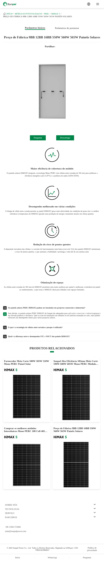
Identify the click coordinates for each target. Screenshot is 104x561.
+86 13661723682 (13, 527)
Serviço (9, 513)
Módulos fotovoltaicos (28, 14)
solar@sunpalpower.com (15, 531)
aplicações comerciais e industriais (81, 313)
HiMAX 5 (55, 14)
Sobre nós (11, 505)
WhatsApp (52, 557)
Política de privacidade (92, 549)
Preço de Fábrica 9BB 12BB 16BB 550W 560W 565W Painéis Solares (37, 16)
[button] (6, 94)
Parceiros (11, 517)
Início (9, 14)
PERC (46, 14)
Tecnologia (12, 509)
